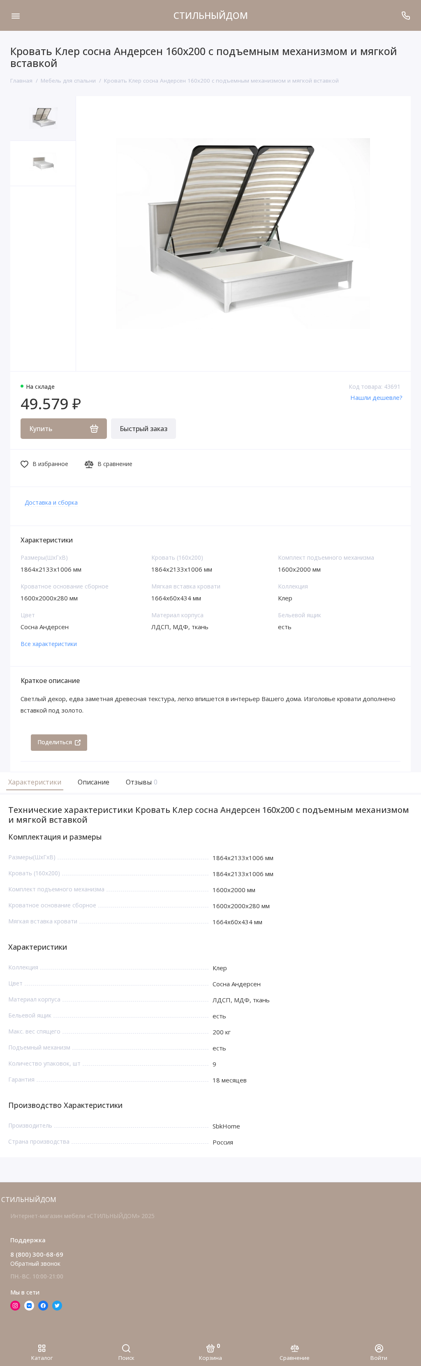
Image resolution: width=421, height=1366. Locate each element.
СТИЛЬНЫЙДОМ (210, 15)
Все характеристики (49, 644)
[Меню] (15, 15)
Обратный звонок (35, 1263)
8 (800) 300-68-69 (36, 1254)
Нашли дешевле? (376, 397)
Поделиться (54, 742)
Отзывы (140, 782)
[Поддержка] (405, 15)
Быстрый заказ (143, 428)
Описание (93, 782)
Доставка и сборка (51, 502)
